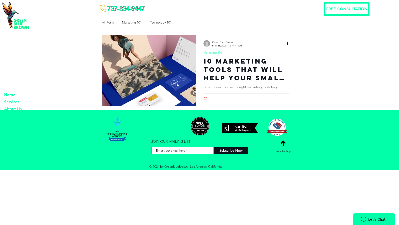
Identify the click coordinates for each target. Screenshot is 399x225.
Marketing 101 (132, 22)
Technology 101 (161, 22)
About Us (13, 108)
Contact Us (14, 123)
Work (9, 116)
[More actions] (288, 43)
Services (11, 101)
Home (9, 94)
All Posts (108, 22)
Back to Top (283, 151)
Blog (8, 130)
